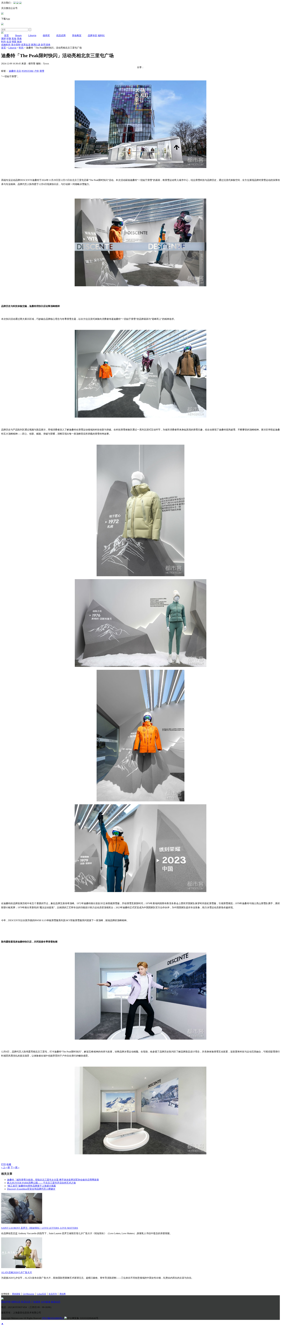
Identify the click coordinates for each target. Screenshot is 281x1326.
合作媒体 (45, 1302)
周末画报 (16, 1294)
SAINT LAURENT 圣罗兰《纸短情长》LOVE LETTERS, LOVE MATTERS (39, 1228)
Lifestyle (32, 35)
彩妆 (14, 38)
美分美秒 (15, 44)
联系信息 (25, 1302)
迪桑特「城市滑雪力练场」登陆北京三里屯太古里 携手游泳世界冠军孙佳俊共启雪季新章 (53, 1179)
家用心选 (35, 44)
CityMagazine (28, 1294)
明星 (14, 41)
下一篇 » (15, 1167)
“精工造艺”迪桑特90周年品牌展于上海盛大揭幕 (31, 1186)
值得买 (46, 35)
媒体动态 (55, 1302)
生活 (8, 41)
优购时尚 (6, 44)
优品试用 (61, 35)
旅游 (19, 41)
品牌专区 (92, 35)
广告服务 (35, 1302)
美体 (19, 38)
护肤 (8, 38)
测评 (3, 38)
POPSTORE (28, 71)
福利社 (101, 35)
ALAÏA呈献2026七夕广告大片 (16, 1272)
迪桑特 (12, 71)
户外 (36, 71)
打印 (3, 1164)
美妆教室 (76, 35)
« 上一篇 (5, 1167)
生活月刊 (53, 1294)
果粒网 (62, 1294)
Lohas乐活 (41, 1294)
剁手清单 (45, 44)
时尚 (3, 41)
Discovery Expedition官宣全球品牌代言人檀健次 (31, 1189)
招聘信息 (15, 1302)
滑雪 (42, 71)
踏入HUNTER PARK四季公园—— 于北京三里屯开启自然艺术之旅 (41, 1183)
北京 (18, 71)
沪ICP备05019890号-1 (53, 1318)
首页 (6, 35)
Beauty (18, 35)
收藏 (8, 1164)
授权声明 (6, 1302)
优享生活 (25, 44)
